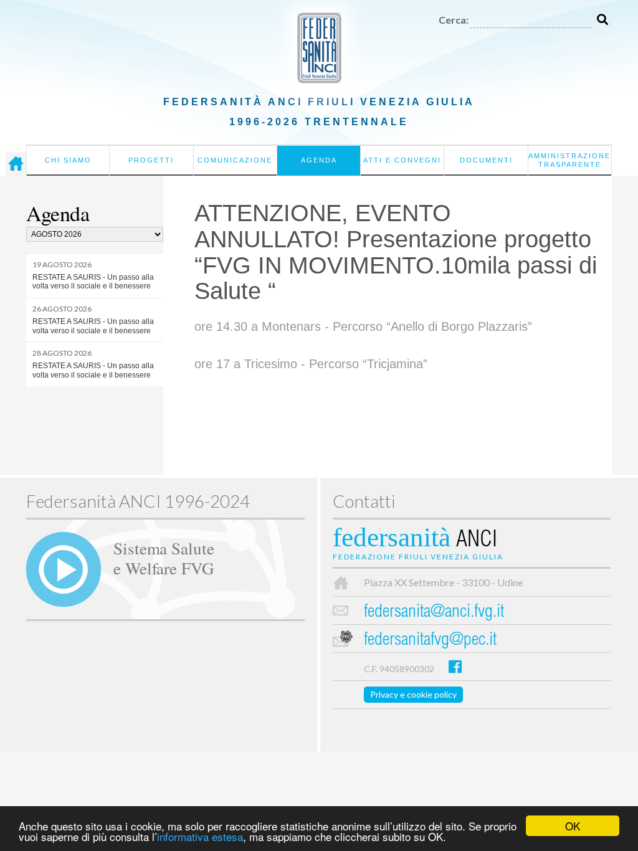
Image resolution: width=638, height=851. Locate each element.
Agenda (319, 160)
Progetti (151, 160)
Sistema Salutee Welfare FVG (163, 557)
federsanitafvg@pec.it (430, 641)
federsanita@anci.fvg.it (434, 613)
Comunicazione (235, 160)
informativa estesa (200, 836)
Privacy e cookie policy (413, 694)
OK (572, 826)
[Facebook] (455, 666)
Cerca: (454, 20)
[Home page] (16, 164)
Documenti (486, 160)
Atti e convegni (402, 160)
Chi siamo (68, 160)
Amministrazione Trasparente (569, 160)
